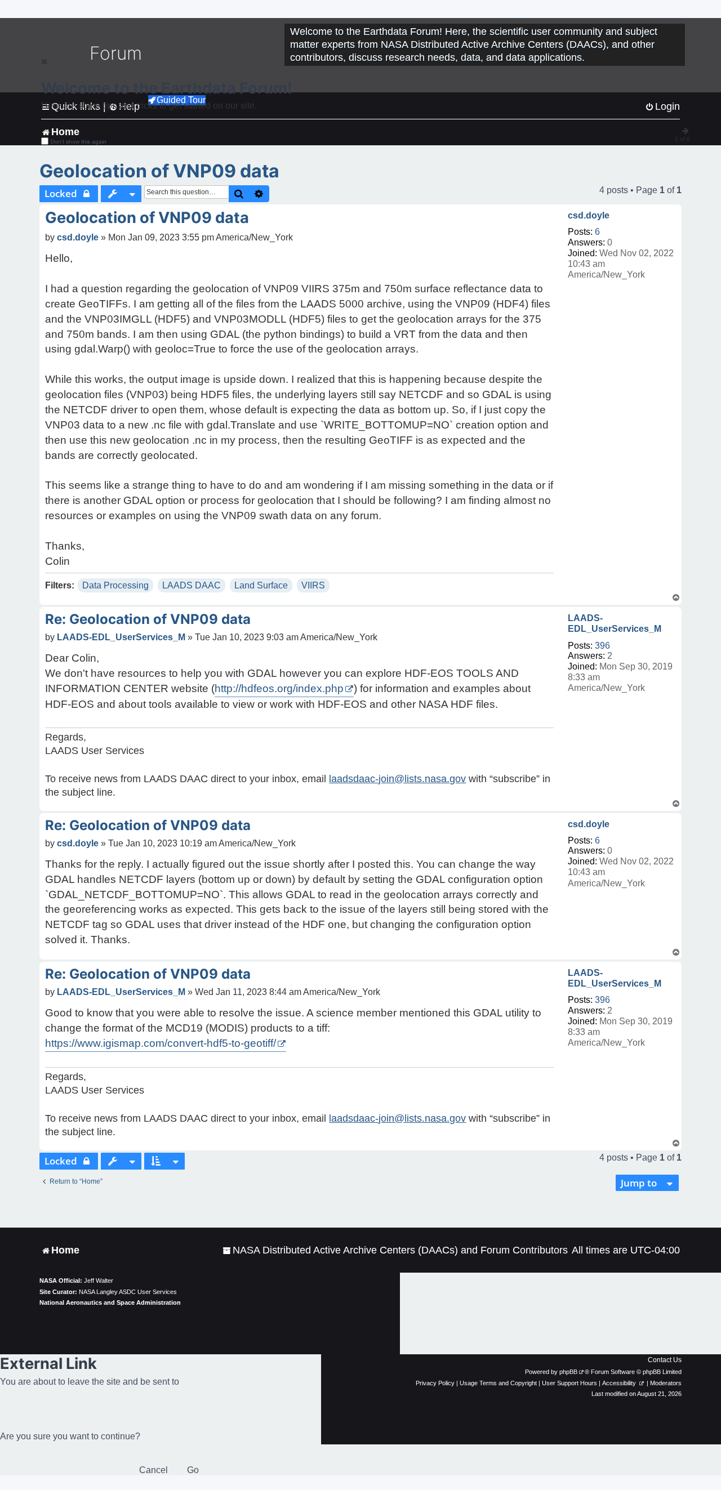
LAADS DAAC (191, 585)
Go (193, 1470)
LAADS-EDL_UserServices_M (614, 623)
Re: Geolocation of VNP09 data (148, 619)
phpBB (568, 1371)
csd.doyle (588, 215)
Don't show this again (78, 142)
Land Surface (261, 585)
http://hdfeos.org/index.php (279, 688)
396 (602, 645)
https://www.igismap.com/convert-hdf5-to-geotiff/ (160, 1043)
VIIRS (313, 585)
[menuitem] (395, 1250)
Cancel (153, 1470)
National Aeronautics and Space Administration (110, 1302)
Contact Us (665, 1360)
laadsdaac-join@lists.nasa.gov (397, 778)
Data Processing (115, 585)
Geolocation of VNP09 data (159, 171)
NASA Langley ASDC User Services (128, 1291)
